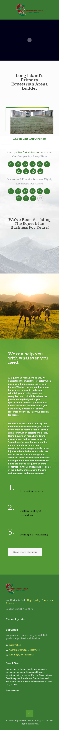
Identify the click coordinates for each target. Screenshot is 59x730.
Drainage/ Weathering (21, 654)
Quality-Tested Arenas (26, 152)
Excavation (15, 644)
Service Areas (12, 690)
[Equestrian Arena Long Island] (29, 10)
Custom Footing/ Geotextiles (24, 649)
